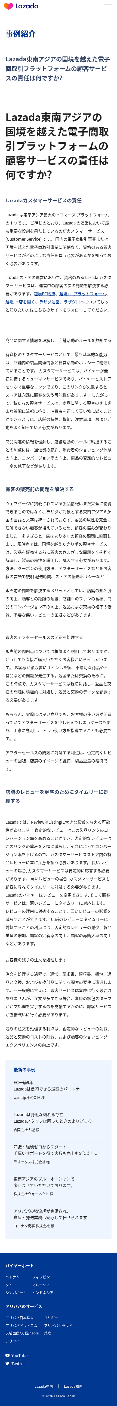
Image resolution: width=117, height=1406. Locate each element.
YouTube (19, 1355)
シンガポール (16, 1292)
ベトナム (12, 1276)
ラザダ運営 (49, 301)
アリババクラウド (58, 1325)
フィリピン (41, 1276)
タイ (9, 1284)
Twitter (18, 1363)
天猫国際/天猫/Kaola (22, 1332)
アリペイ (12, 1340)
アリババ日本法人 (19, 1317)
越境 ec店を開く (20, 301)
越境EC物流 (44, 293)
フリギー (51, 1317)
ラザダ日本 (74, 301)
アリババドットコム (21, 1325)
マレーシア (41, 1284)
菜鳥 (47, 1332)
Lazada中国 (44, 1386)
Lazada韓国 (73, 1386)
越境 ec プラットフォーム (82, 293)
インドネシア (42, 1292)
